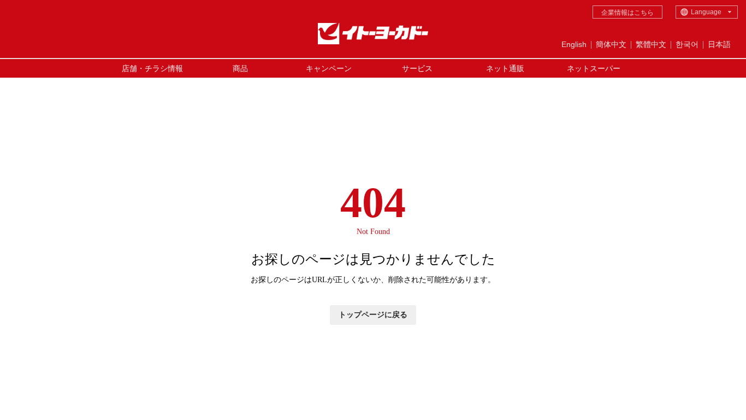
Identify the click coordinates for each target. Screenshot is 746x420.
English (574, 44)
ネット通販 (505, 68)
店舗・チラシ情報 (152, 68)
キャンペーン (329, 68)
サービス (417, 68)
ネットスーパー (593, 68)
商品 (240, 68)
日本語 (719, 44)
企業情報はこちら (627, 12)
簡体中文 (611, 44)
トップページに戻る (373, 315)
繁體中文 (651, 44)
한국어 (687, 44)
